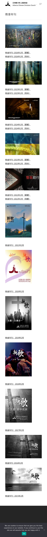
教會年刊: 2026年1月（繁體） (18, 52)
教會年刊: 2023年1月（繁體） (18, 159)
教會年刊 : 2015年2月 (14, 495)
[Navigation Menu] (40, 4)
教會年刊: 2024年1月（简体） (18, 128)
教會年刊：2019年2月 (14, 337)
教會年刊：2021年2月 (14, 245)
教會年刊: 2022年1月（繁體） (18, 195)
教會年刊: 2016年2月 (14, 463)
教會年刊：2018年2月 (14, 384)
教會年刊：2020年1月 (14, 291)
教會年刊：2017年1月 (14, 430)
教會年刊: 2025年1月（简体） (18, 93)
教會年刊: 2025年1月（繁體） (18, 89)
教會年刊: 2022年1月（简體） (18, 198)
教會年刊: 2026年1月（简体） (18, 56)
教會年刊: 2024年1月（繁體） (18, 124)
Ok (24, 534)
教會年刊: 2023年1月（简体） (18, 163)
